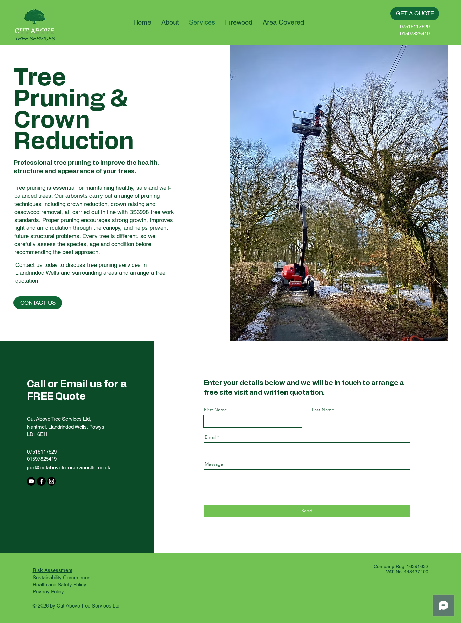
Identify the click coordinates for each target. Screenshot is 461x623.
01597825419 (415, 33)
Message (214, 464)
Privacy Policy (48, 591)
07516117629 (415, 26)
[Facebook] (41, 481)
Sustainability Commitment (62, 577)
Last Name (323, 409)
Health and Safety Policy (59, 584)
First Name (215, 409)
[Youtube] (31, 481)
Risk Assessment (52, 570)
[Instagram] (51, 481)
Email (210, 437)
